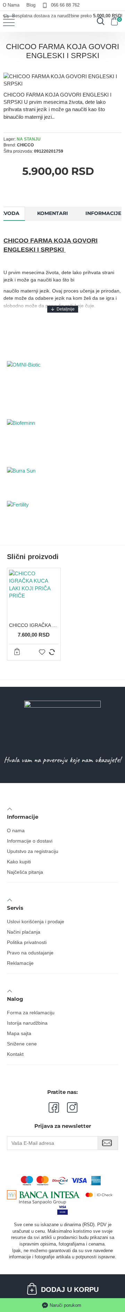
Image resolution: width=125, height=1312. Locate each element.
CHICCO (25, 145)
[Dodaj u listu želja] (42, 652)
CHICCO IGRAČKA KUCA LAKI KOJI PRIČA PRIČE (34, 625)
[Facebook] (53, 1107)
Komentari (52, 213)
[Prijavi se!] (108, 1143)
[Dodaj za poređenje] (52, 652)
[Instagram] (68, 1107)
